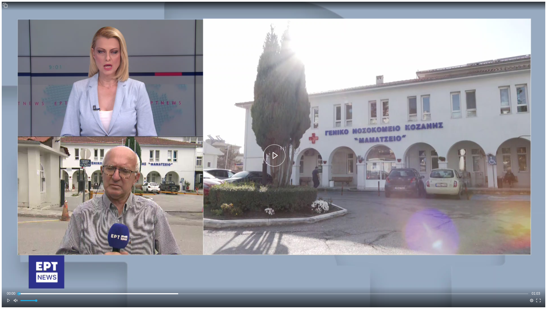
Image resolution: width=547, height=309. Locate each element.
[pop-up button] (531, 300)
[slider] (273, 293)
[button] (5, 5)
